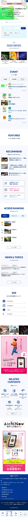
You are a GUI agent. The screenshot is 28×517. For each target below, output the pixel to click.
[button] (1, 22)
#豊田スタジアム (18, 33)
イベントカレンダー (22, 79)
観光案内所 (4, 487)
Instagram (10, 305)
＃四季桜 (11, 33)
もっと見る (14, 247)
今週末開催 (14, 79)
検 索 (23, 28)
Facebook (10, 301)
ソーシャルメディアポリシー (8, 498)
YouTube (9, 314)
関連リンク (14, 413)
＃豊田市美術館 (6, 35)
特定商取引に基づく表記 (7, 492)
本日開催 (5, 79)
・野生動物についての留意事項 (14, 4)
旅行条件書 (4, 496)
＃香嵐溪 (5, 33)
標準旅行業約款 (5, 494)
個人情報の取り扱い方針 (7, 490)
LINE (8, 310)
